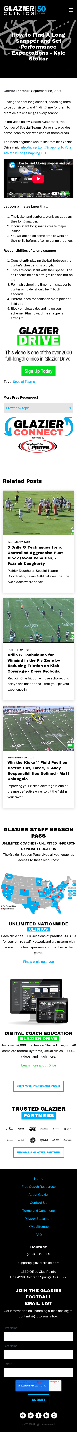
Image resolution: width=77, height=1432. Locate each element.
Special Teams (24, 381)
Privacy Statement (38, 1219)
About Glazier (38, 1195)
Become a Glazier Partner (38, 1152)
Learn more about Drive (38, 1065)
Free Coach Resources (38, 1187)
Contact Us (38, 1203)
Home (38, 1178)
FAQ (38, 1235)
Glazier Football (16, 91)
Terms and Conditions (38, 1211)
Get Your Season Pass (38, 1086)
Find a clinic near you (38, 962)
